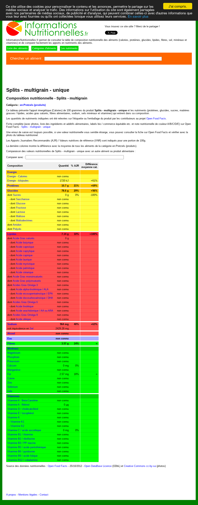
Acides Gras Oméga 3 (25, 285)
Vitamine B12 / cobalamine (22, 460)
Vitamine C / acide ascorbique (24, 430)
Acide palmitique (25, 268)
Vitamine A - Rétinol (18, 404)
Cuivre (11, 378)
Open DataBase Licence (98, 466)
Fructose (21, 207)
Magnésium (13, 352)
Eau (9, 338)
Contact (44, 494)
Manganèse (13, 369)
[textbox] (103, 59)
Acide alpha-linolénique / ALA (32, 289)
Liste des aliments (17, 48)
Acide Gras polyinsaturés (27, 280)
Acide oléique (23, 319)
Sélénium (12, 386)
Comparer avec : (16, 157)
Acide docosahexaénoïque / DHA (34, 297)
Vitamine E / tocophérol (20, 413)
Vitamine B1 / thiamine (20, 434)
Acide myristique (25, 263)
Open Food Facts (156, 118)
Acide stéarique (24, 272)
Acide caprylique (25, 251)
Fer (9, 374)
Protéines (13, 185)
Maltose (20, 216)
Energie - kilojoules (18, 180)
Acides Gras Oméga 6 (25, 302)
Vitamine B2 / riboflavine (21, 438)
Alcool (11, 333)
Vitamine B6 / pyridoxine (21, 451)
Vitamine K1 (17, 421)
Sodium (12, 324)
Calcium (11, 365)
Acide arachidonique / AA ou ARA (34, 310)
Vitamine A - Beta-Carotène (22, 400)
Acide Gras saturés (23, 238)
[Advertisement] (76, 75)
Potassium (13, 361)
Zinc (9, 382)
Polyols (17, 229)
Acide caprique (24, 255)
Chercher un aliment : (27, 58)
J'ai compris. (178, 6)
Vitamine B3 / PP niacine (21, 443)
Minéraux (12, 348)
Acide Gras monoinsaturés (28, 276)
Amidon (17, 224)
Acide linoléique (24, 306)
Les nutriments (69, 48)
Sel (31, 328)
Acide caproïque (25, 246)
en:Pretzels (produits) (33, 105)
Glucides (12, 190)
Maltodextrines (24, 220)
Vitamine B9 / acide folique (22, 455)
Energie (12, 172)
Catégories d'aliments (44, 48)
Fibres (11, 343)
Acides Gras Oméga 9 (25, 314)
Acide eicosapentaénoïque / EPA (34, 293)
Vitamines (13, 396)
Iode (9, 391)
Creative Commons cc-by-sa (140, 466)
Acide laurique (24, 259)
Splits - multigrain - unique (35, 126)
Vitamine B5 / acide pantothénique (26, 447)
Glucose (20, 203)
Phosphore (13, 357)
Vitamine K (13, 417)
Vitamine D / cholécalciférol (22, 408)
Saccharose (22, 199)
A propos (11, 494)
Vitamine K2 (17, 426)
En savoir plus (138, 16)
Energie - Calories (17, 176)
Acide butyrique (24, 242)
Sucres (17, 194)
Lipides (11, 234)
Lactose (20, 212)
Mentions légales (27, 494)
